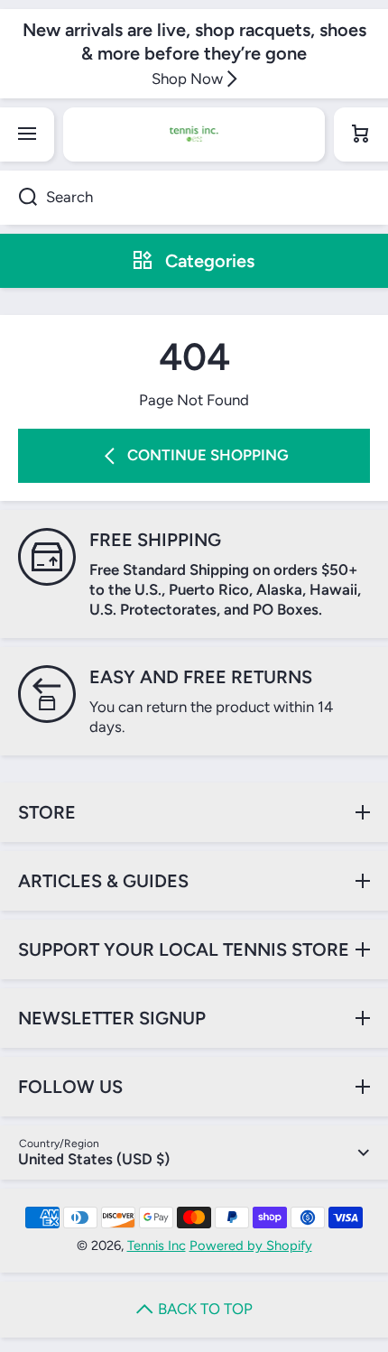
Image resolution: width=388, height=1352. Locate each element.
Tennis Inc (156, 1245)
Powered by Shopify (250, 1245)
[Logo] (194, 134)
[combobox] (194, 198)
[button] (361, 134)
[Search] (18, 198)
